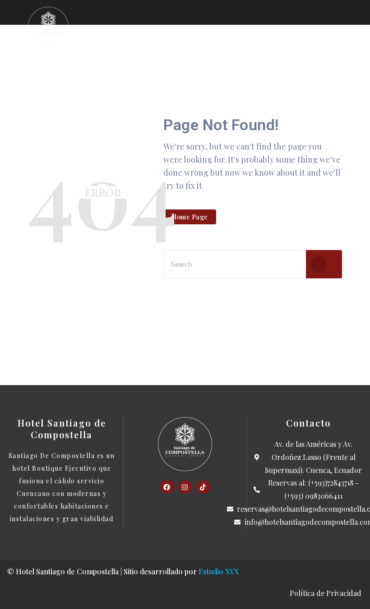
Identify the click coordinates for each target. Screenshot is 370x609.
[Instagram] (185, 487)
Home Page (189, 217)
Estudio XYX (219, 571)
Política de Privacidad (326, 593)
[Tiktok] (203, 487)
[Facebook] (167, 487)
